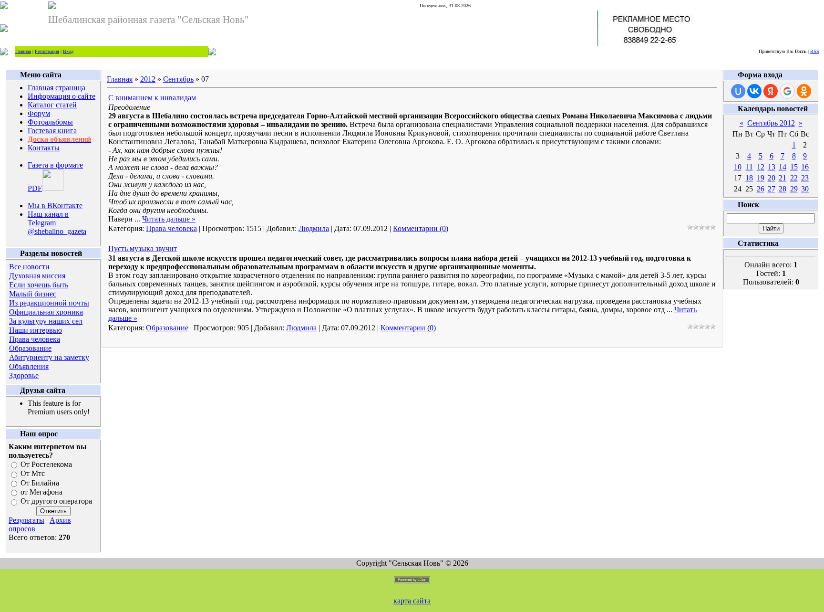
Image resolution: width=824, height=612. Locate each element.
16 (805, 167)
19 (760, 178)
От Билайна (40, 483)
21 (782, 178)
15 (794, 167)
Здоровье (24, 375)
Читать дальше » (169, 219)
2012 (147, 79)
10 (738, 167)
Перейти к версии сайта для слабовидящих (277, 51)
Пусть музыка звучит (142, 248)
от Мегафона (41, 492)
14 (782, 167)
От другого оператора (56, 501)
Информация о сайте (61, 96)
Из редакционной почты (49, 303)
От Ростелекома (46, 464)
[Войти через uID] (738, 91)
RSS (814, 51)
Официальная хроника (46, 312)
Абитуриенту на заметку (49, 357)
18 (749, 178)
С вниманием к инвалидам (152, 98)
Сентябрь (178, 79)
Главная (23, 51)
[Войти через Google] (787, 91)
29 (794, 189)
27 (771, 189)
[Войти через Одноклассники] (804, 91)
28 (782, 189)
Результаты (26, 520)
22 (794, 178)
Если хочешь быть (38, 285)
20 (771, 178)
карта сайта (412, 601)
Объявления (29, 366)
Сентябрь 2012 (771, 123)
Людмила (314, 228)
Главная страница (56, 88)
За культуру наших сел (45, 321)
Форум (39, 113)
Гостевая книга (52, 131)
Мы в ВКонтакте (55, 205)
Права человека (34, 339)
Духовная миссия (37, 276)
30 (805, 189)
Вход (68, 51)
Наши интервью (35, 330)
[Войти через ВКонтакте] (754, 91)
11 (749, 167)
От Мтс (33, 474)
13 (771, 167)
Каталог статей (52, 105)
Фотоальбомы (50, 122)
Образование (30, 348)
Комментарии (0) (420, 228)
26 (760, 189)
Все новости (29, 267)
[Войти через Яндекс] (770, 91)
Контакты (44, 148)
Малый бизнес (32, 294)
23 (805, 178)
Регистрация (47, 51)
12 (760, 167)
